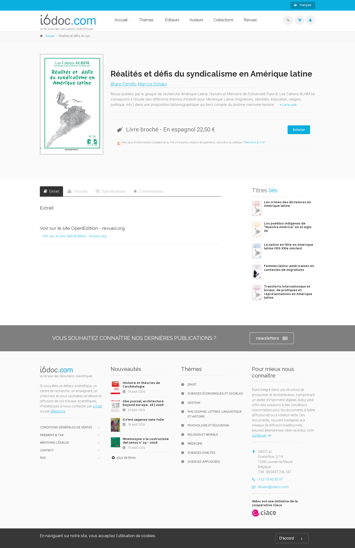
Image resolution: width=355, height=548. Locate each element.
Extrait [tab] (53, 191)
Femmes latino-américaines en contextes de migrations (289, 268)
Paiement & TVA (254, 142)
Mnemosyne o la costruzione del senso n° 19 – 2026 (146, 441)
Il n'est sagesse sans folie (143, 419)
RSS (43, 458)
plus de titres (126, 458)
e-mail (97, 406)
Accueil (121, 20)
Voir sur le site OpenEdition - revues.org (74, 236)
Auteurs (196, 20)
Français (305, 5)
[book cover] (71, 104)
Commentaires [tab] (150, 191)
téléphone (57, 411)
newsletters (267, 338)
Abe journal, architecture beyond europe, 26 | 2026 (143, 403)
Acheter (299, 130)
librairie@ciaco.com (273, 487)
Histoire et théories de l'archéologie (141, 385)
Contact (47, 450)
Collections (223, 20)
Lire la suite (289, 105)
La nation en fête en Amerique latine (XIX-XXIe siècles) (288, 246)
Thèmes (146, 20)
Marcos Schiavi (152, 84)
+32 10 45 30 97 (270, 479)
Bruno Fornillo (123, 84)
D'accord (286, 538)
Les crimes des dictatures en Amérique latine (287, 204)
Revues (250, 20)
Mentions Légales (54, 442)
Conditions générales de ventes (66, 427)
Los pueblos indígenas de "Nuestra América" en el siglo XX (288, 227)
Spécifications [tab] (113, 191)
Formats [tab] (80, 191)
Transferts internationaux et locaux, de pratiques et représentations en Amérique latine (288, 292)
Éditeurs (172, 20)
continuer (259, 435)
